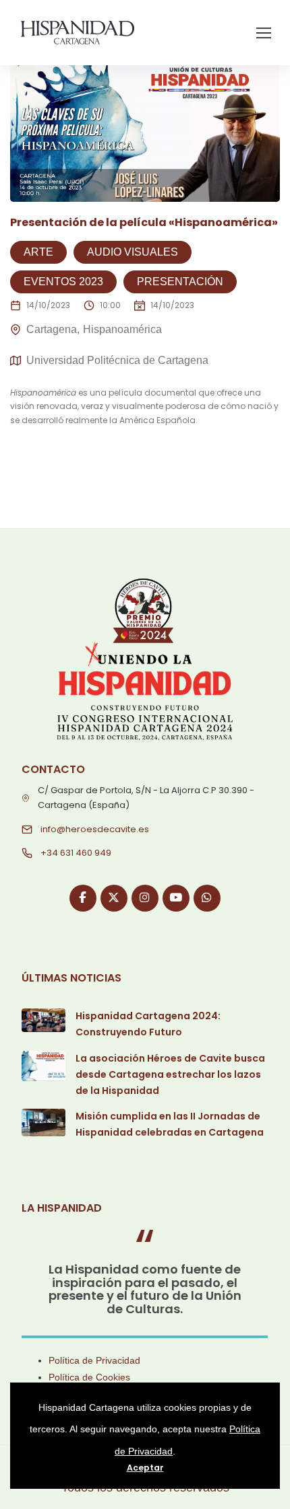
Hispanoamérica (122, 329)
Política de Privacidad (94, 1360)
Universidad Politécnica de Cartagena (117, 360)
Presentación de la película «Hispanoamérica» (144, 222)
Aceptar (145, 1467)
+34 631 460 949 (75, 852)
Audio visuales (132, 252)
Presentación (180, 281)
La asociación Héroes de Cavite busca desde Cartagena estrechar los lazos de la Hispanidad (170, 1074)
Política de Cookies (89, 1377)
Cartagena (51, 329)
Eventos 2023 (63, 281)
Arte (38, 252)
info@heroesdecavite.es (94, 829)
